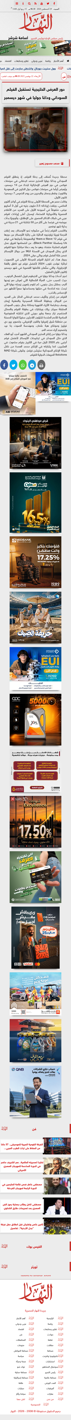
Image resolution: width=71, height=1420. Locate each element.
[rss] (35, 3)
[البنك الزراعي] (53, 387)
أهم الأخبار (58, 60)
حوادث (50, 1334)
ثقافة (50, 1340)
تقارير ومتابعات (21, 60)
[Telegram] (32, 365)
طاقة (21, 1383)
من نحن (50, 1399)
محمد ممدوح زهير (49, 163)
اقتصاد (8, 60)
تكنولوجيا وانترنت (50, 1356)
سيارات (21, 1388)
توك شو (21, 1366)
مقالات (50, 1345)
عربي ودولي (36, 60)
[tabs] (17, 3)
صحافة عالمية (50, 1377)
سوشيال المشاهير (50, 1366)
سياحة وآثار (21, 1393)
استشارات (50, 1361)
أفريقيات (50, 1388)
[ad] (35, 443)
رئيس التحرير (50, 1372)
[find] (29, 3)
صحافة (50, 1350)
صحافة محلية (21, 1372)
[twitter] (48, 3)
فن (63, 76)
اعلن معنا (21, 1399)
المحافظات (21, 1340)
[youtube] (41, 3)
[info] (23, 3)
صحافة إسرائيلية (21, 1377)
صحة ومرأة (21, 1361)
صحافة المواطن (21, 1350)
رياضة (48, 60)
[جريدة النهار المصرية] (35, 48)
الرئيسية (50, 1318)
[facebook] (54, 3)
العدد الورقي (50, 1383)
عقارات (50, 1393)
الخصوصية (35, 1404)
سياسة (21, 1356)
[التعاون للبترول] (35, 719)
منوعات (20, 1345)
